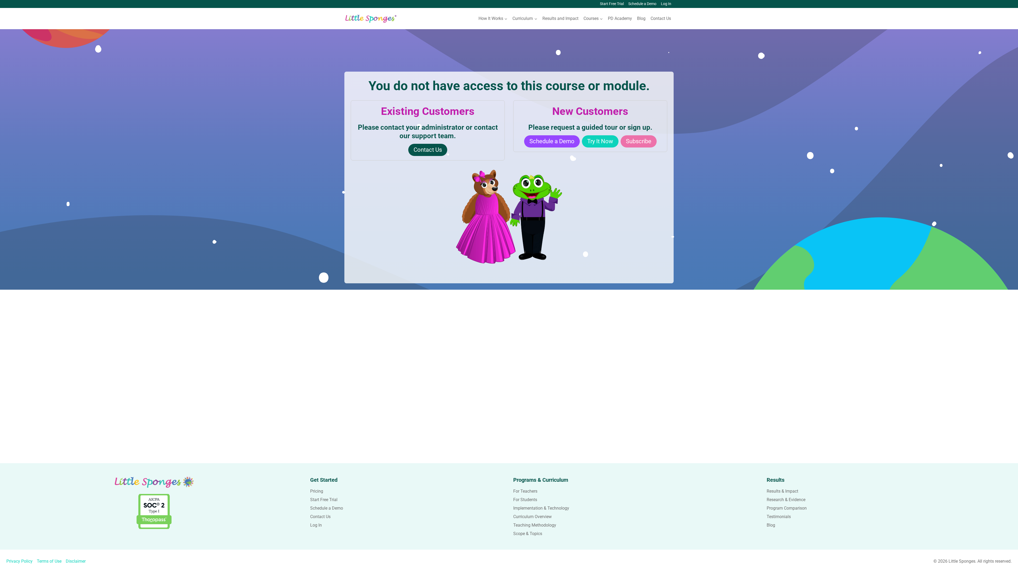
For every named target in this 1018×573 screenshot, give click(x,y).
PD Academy (620, 18)
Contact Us (661, 18)
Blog (641, 18)
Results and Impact (560, 18)
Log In (666, 4)
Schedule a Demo (642, 4)
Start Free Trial (612, 4)
